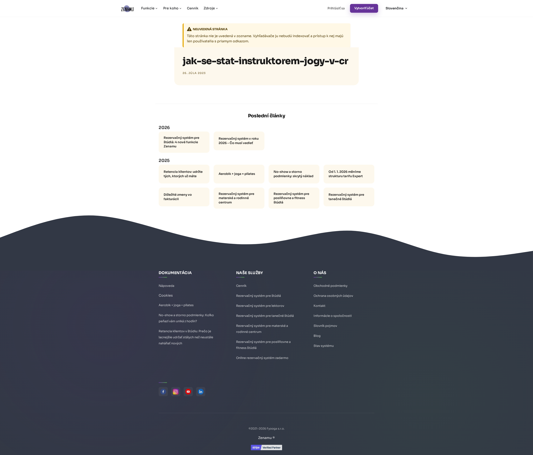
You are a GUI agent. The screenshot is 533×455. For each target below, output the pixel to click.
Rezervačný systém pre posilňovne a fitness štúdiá (291, 198)
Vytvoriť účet (364, 8)
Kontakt (319, 306)
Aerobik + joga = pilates (237, 174)
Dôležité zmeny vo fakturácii (178, 197)
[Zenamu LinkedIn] (200, 391)
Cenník (192, 8)
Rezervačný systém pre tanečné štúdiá (346, 197)
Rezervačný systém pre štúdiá (258, 296)
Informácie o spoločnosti (333, 316)
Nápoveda (166, 286)
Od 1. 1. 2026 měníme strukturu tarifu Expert (346, 174)
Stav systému (324, 346)
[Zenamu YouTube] (188, 391)
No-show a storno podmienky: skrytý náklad (293, 174)
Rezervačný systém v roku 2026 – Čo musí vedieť (239, 141)
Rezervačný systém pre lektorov (260, 306)
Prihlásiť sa (336, 8)
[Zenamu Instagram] (175, 391)
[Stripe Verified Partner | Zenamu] (266, 449)
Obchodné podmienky (330, 286)
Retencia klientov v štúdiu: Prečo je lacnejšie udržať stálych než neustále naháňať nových (186, 337)
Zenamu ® (266, 438)
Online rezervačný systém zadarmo (262, 358)
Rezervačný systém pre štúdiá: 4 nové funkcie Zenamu (181, 142)
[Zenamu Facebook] (163, 391)
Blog (317, 336)
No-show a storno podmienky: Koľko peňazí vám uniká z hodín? (186, 318)
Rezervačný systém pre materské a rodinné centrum (236, 198)
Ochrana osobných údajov (333, 296)
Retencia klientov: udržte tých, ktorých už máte (183, 174)
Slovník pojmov (325, 326)
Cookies (166, 295)
